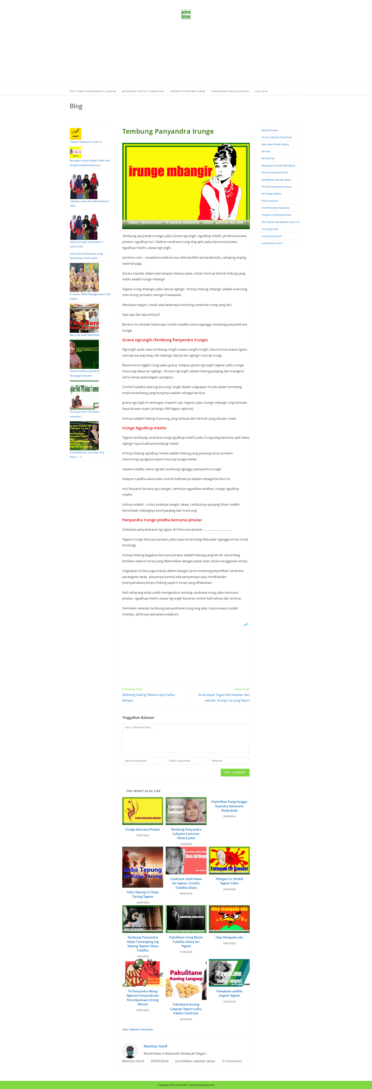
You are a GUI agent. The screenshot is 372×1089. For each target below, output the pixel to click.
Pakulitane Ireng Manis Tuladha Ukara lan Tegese (186, 941)
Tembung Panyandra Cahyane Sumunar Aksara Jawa (186, 833)
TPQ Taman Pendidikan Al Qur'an (280, 222)
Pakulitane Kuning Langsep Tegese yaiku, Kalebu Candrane (186, 1008)
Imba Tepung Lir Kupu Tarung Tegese (143, 894)
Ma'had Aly (268, 158)
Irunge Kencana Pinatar (143, 829)
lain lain (266, 151)
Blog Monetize (270, 130)
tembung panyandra (141, 1029)
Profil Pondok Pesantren (276, 208)
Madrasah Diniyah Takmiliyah (278, 165)
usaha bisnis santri (272, 243)
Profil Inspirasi (270, 201)
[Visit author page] (130, 1050)
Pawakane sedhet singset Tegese (229, 993)
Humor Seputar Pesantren (277, 137)
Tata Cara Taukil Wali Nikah (85, 335)
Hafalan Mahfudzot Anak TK (86, 142)
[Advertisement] (186, 58)
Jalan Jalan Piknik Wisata (275, 144)
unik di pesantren (272, 236)
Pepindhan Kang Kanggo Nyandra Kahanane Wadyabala (229, 806)
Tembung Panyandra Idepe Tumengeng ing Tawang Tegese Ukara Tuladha (143, 943)
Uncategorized (270, 229)
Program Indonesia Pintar (276, 215)
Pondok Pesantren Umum (277, 186)
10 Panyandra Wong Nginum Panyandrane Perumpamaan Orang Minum (143, 997)
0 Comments (232, 1061)
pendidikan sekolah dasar (195, 1061)
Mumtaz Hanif (155, 1046)
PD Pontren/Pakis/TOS (275, 172)
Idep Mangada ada (229, 937)
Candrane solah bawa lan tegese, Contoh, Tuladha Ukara (186, 883)
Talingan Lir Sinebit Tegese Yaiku (229, 881)
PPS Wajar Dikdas (272, 193)
